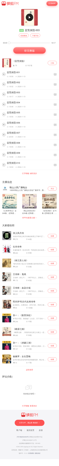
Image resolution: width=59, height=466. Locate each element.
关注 (52, 188)
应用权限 (31, 453)
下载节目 (35, 35)
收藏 (52, 236)
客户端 (19, 430)
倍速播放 (23, 35)
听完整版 (29, 50)
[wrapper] (29, 233)
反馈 (41, 430)
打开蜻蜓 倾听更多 (29, 173)
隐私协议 (37, 453)
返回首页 (30, 430)
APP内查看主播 (28, 217)
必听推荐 (29, 370)
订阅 (52, 63)
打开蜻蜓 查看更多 (29, 406)
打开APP (52, 3)
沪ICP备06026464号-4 (23, 437)
